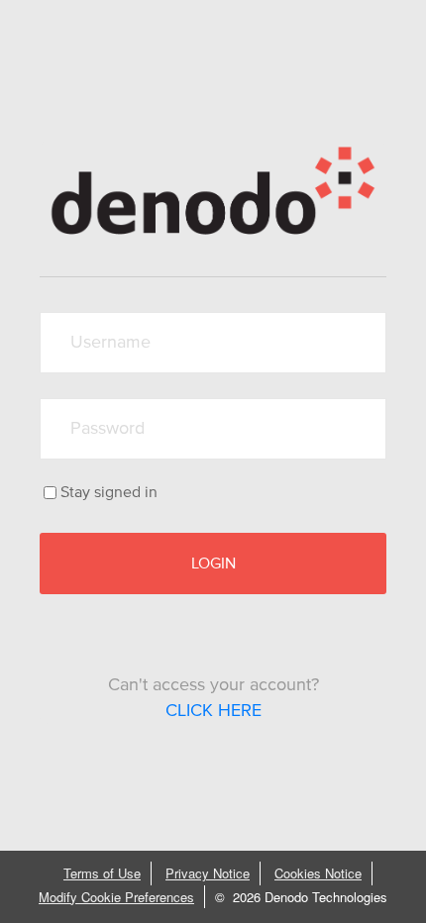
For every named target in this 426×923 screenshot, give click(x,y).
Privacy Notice (207, 873)
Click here (213, 711)
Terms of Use (102, 873)
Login (213, 563)
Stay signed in (109, 492)
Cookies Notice (318, 873)
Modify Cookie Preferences (116, 896)
